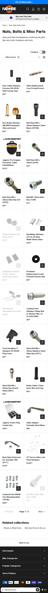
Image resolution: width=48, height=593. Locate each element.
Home (4, 25)
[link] (9, 511)
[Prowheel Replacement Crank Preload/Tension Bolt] (35, 259)
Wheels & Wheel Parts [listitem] (13, 528)
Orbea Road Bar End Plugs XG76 (11, 235)
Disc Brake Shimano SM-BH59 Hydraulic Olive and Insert (11, 125)
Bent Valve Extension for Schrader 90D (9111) (11, 460)
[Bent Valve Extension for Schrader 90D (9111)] (11, 444)
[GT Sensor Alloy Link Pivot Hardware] (35, 444)
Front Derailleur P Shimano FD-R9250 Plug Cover (10, 351)
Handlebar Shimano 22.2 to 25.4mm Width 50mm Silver (35, 237)
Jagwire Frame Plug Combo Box (11, 424)
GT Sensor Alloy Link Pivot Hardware (35, 458)
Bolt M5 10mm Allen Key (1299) (35, 198)
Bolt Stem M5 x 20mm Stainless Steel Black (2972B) (35, 125)
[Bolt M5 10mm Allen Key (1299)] (35, 184)
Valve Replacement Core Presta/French (35, 87)
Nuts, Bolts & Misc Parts (17, 25)
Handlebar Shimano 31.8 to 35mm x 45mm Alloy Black (11, 274)
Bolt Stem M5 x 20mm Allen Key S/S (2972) (11, 199)
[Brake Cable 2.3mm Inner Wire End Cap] (35, 373)
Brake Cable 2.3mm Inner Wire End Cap (34, 386)
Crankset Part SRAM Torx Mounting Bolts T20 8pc (11, 497)
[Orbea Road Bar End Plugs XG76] (11, 221)
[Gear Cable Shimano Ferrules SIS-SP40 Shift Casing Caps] (11, 73)
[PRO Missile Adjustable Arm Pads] (11, 296)
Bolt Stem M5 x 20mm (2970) (33, 161)
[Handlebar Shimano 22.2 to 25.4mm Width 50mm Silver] (35, 221)
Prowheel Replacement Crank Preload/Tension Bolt (35, 274)
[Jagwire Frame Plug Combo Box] (11, 410)
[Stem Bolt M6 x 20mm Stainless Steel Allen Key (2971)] (35, 335)
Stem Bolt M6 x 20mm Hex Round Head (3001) (10, 388)
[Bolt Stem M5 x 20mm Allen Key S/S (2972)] (11, 184)
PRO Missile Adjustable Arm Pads (11, 310)
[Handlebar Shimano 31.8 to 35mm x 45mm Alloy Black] (11, 259)
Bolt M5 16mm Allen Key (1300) (35, 495)
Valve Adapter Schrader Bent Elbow (35, 424)
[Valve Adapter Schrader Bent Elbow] (35, 410)
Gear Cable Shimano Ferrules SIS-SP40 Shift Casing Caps (11, 88)
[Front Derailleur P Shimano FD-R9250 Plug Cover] (11, 335)
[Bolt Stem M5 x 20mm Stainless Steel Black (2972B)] (35, 110)
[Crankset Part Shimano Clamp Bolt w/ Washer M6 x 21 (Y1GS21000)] (35, 296)
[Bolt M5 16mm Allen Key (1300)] (35, 481)
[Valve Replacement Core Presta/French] (35, 73)
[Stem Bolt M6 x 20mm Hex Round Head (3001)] (11, 373)
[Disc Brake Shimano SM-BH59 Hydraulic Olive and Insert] (11, 110)
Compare (34, 52)
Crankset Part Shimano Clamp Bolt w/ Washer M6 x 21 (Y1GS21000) (35, 313)
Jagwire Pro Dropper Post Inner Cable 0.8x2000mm (11, 162)
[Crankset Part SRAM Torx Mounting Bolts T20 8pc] (11, 481)
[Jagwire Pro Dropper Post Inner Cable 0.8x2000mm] (11, 147)
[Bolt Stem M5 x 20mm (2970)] (35, 147)
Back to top (24, 543)
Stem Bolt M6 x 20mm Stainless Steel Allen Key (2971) (35, 351)
